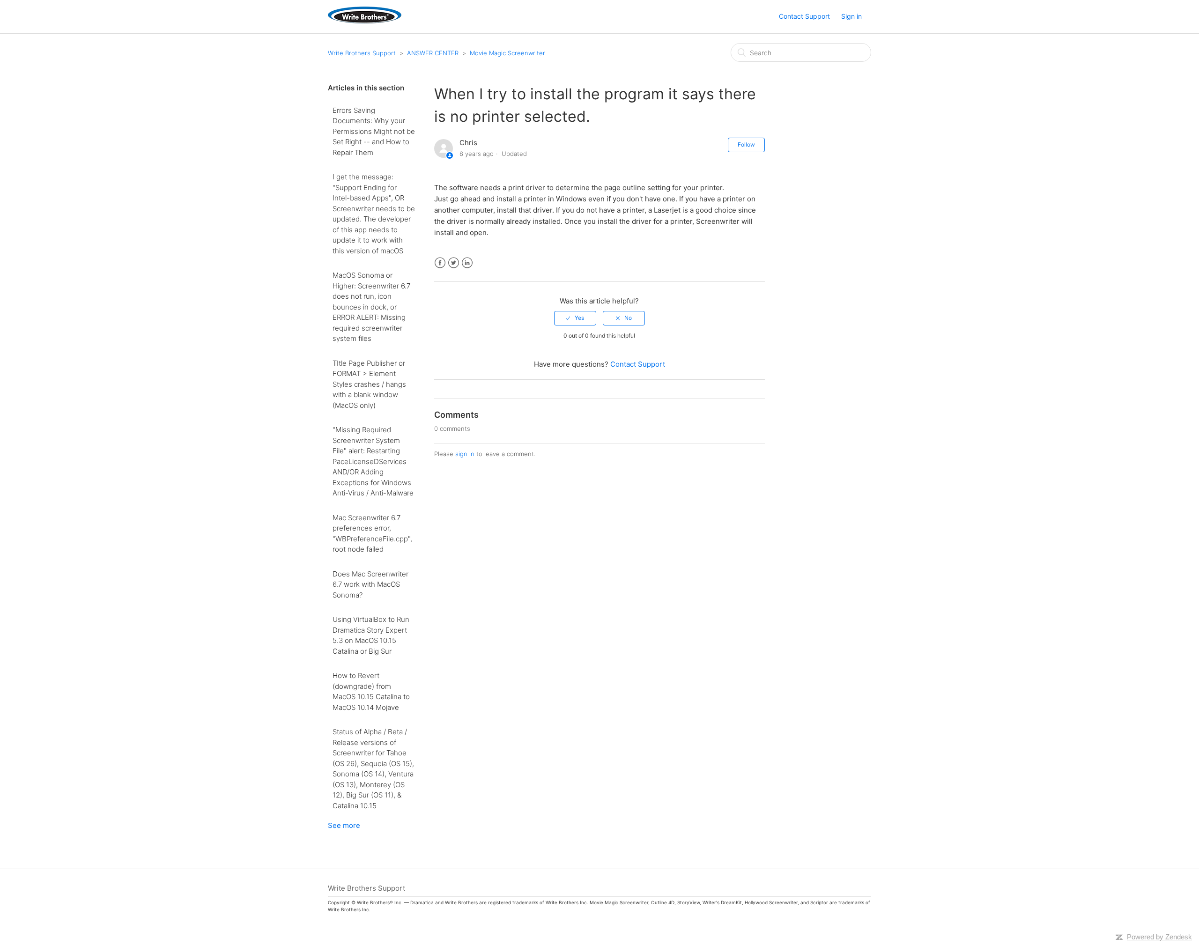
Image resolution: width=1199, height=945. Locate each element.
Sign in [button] (851, 16)
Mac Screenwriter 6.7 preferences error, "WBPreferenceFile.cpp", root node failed (372, 533)
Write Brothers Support (362, 53)
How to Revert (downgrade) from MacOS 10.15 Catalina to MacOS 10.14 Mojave (371, 691)
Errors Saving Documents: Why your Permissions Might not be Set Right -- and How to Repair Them (374, 131)
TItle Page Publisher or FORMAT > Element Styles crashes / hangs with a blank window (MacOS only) (369, 384)
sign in (464, 454)
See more (344, 825)
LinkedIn (467, 263)
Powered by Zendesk (1159, 937)
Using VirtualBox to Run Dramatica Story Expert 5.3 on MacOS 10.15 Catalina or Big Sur (371, 635)
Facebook (440, 263)
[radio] (575, 318)
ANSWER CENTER (433, 53)
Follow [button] (746, 144)
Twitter (453, 263)
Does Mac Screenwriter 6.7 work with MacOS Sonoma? (370, 584)
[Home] (364, 20)
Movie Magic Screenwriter (507, 53)
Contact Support (804, 16)
